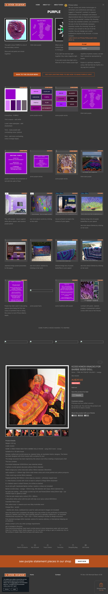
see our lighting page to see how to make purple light (68, 74)
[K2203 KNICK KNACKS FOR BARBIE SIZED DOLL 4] (41, 433)
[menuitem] (99, 362)
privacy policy (15, 582)
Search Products (22, 547)
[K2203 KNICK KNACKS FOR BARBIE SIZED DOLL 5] (49, 433)
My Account (35, 547)
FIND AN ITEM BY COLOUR (86, 372)
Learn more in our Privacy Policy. (79, 38)
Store (73, 372)
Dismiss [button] (7, 589)
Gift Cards (85, 547)
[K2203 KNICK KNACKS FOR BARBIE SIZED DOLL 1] (17, 433)
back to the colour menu (27, 74)
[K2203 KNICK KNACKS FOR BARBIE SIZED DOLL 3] (33, 433)
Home (32, 574)
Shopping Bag (73, 547)
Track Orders (48, 547)
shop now (82, 561)
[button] (77, 395)
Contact (57, 574)
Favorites (60, 547)
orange (99, 372)
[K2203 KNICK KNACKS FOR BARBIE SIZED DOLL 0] (9, 433)
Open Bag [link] (101, 590)
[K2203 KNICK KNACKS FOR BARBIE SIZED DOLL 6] (57, 433)
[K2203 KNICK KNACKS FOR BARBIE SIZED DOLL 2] (25, 433)
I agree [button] (14, 589)
